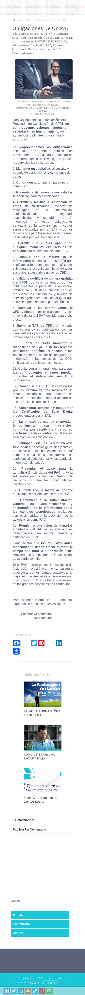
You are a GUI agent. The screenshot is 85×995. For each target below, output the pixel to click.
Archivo (18, 932)
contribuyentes (22, 41)
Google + (42, 991)
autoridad (19, 37)
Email (49, 991)
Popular (18, 915)
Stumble (28, 991)
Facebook (7, 991)
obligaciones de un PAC (28, 45)
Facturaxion (44, 618)
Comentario (21, 924)
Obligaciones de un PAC (40, 28)
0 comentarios (22, 53)
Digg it (21, 991)
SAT (28, 20)
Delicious (35, 991)
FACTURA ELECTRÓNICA (51, 41)
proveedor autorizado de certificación (39, 47)
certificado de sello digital (45, 37)
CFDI (69, 37)
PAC (48, 45)
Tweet (14, 991)
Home (17, 20)
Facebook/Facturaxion (37, 614)
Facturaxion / (50, 978)
